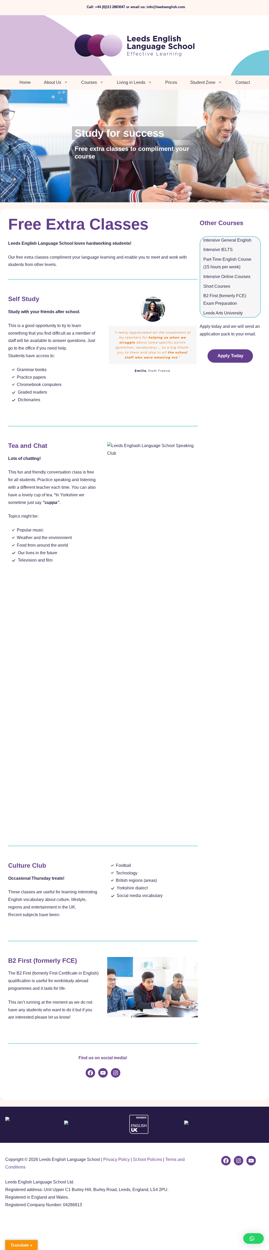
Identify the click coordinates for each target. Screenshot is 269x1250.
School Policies (147, 1159)
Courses (89, 82)
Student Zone (202, 82)
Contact (242, 82)
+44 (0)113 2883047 (110, 7)
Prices (171, 82)
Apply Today (230, 355)
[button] (253, 1238)
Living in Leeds (131, 82)
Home (25, 82)
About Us (52, 82)
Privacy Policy (116, 1159)
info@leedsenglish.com (166, 7)
